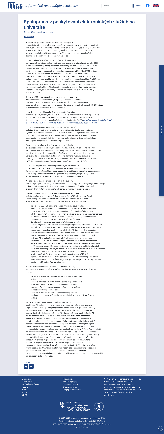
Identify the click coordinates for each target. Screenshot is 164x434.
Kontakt (25, 392)
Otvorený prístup (70, 387)
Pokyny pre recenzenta (73, 389)
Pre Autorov (68, 379)
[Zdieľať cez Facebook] (26, 366)
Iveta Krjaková (47, 32)
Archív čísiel (27, 381)
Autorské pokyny (70, 381)
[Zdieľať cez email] (31, 366)
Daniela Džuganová (32, 32)
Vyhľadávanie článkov (31, 384)
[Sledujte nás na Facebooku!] (147, 5)
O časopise (26, 379)
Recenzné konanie (70, 384)
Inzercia (25, 389)
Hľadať (138, 6)
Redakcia (26, 387)
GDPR (24, 395)
